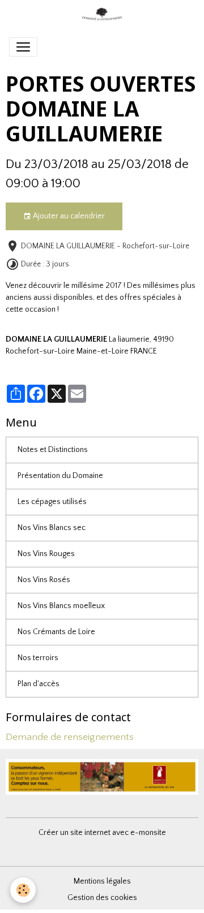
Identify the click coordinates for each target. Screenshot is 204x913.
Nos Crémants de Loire (56, 631)
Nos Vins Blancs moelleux (61, 605)
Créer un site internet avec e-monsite (102, 832)
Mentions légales (102, 881)
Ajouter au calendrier (68, 216)
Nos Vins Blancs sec (52, 527)
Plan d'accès (39, 683)
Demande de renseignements (70, 737)
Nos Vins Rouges (46, 553)
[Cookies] (23, 890)
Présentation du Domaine (60, 475)
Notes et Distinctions (53, 449)
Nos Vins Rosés (44, 579)
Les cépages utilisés (52, 501)
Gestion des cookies (102, 897)
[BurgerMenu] (23, 47)
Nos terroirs (38, 657)
